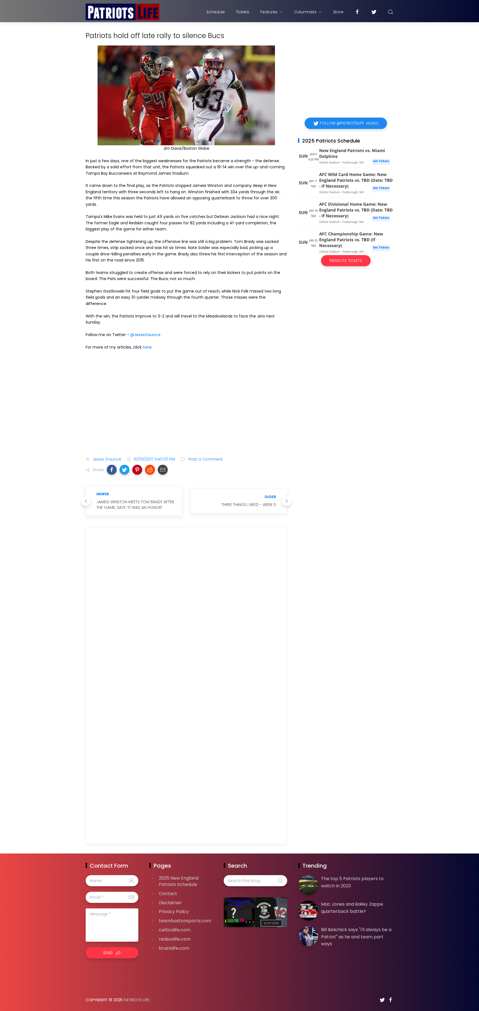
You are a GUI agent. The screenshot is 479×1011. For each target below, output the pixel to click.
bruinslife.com (174, 948)
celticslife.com (174, 930)
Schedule (216, 12)
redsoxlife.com (175, 939)
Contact (168, 893)
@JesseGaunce (145, 334)
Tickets (242, 12)
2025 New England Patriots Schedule (178, 881)
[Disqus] (186, 611)
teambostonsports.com (185, 921)
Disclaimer (170, 903)
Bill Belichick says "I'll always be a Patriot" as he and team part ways (356, 936)
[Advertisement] (186, 408)
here (147, 347)
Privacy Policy (174, 911)
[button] (112, 470)
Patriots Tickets (346, 260)
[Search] (390, 12)
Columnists (305, 12)
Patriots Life (136, 1000)
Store (338, 12)
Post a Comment (205, 459)
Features (268, 12)
